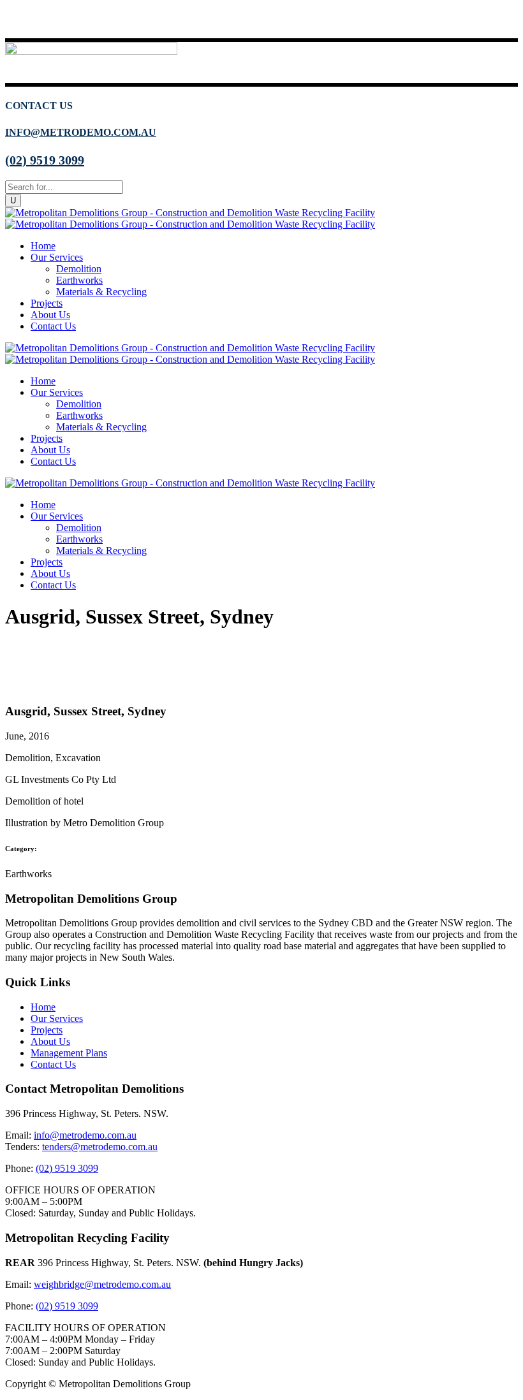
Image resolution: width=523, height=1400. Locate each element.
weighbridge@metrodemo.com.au (102, 1284)
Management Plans (69, 1052)
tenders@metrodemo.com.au (100, 1146)
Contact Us (53, 1064)
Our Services (57, 1018)
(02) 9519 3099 (44, 160)
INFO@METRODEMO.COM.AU (80, 132)
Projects (47, 1029)
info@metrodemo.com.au (85, 1135)
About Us (50, 1041)
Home (43, 1007)
